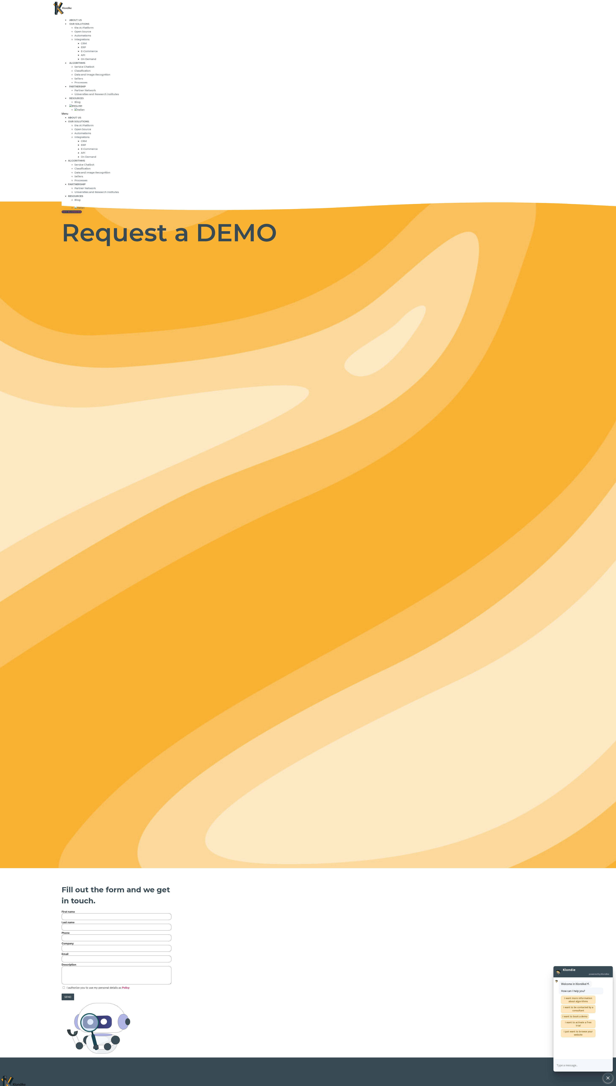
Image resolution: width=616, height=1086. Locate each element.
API (83, 55)
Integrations (82, 39)
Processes (80, 180)
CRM (84, 43)
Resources (76, 98)
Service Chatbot (84, 66)
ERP (83, 47)
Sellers (78, 78)
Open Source (82, 31)
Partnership (77, 86)
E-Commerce (89, 51)
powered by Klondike (599, 974)
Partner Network (85, 90)
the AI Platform (84, 27)
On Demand (88, 59)
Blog (77, 199)
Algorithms (77, 63)
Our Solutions (79, 23)
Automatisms (82, 35)
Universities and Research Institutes (96, 94)
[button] (261, 114)
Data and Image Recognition (92, 74)
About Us (74, 117)
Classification (82, 70)
